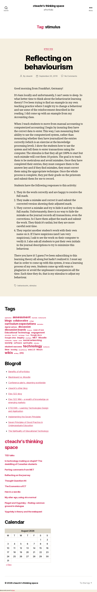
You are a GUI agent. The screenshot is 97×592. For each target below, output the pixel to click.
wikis (9, 353)
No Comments (70, 76)
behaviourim (23, 285)
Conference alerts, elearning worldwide (27, 382)
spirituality (28, 343)
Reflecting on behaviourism (48, 62)
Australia (34, 318)
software (18, 343)
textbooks (46, 347)
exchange (21, 335)
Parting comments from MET (19, 469)
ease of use (38, 330)
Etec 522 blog (15, 394)
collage (31, 321)
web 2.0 (31, 350)
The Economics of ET (15, 486)
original (15, 340)
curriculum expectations (20, 323)
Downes (29, 330)
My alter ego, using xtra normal (20, 497)
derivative (40, 324)
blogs (8, 320)
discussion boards (15, 329)
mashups (28, 338)
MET (35, 337)
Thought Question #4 (15, 481)
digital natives (11, 327)
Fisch (27, 335)
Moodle (42, 337)
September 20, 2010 (48, 76)
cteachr (29, 76)
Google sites (10, 338)
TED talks (9, 455)
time (7, 349)
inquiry (20, 337)
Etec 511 (14, 335)
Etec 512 (48, 49)
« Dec (9, 565)
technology (32, 346)
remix (20, 340)
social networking (32, 340)
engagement (38, 332)
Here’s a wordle (12, 492)
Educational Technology (17, 332)
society (9, 342)
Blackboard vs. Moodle (19, 377)
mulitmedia (8, 340)
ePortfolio (8, 335)
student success (13, 346)
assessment (22, 317)
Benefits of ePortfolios (19, 371)
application (8, 318)
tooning (14, 350)
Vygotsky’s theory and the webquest (23, 511)
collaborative (20, 320)
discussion (24, 326)
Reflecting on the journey (17, 475)
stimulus (32, 285)
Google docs (36, 335)
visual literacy (23, 350)
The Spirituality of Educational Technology (28, 431)
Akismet (13, 590)
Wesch (39, 350)
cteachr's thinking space (48, 5)
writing (16, 353)
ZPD (21, 353)
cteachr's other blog (17, 388)
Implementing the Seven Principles (24, 416)
